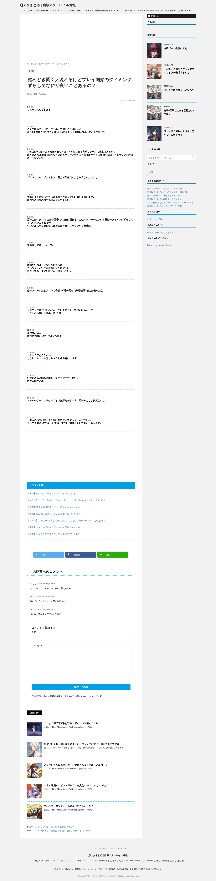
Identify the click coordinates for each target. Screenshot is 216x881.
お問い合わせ (99, 849)
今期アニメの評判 (155, 219)
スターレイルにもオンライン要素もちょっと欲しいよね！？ (76, 764)
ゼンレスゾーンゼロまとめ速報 (161, 232)
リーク (150, 175)
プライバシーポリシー (117, 849)
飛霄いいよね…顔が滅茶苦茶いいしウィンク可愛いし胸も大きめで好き (81, 744)
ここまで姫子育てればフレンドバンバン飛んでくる (71, 723)
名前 (34, 632)
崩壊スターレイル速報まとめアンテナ (164, 195)
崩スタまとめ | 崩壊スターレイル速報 (48, 5)
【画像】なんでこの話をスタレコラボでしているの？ (53, 493)
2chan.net (131, 100)
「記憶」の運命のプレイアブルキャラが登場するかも (179, 71)
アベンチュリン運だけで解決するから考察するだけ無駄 (62, 830)
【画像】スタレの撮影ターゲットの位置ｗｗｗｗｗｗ (53, 507)
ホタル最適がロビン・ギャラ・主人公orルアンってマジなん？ (77, 785)
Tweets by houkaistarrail (159, 245)
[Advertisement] (81, 38)
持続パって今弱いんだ (175, 48)
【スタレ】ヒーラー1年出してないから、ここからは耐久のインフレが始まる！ (66, 500)
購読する (154, 16)
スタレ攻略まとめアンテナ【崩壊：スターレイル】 (170, 202)
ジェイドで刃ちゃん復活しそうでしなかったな (179, 133)
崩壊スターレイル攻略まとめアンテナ (164, 199)
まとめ (150, 172)
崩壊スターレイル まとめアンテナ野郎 (164, 206)
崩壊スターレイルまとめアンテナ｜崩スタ (166, 188)
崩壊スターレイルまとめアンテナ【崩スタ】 (167, 192)
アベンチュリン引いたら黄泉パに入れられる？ (68, 806)
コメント (37, 645)
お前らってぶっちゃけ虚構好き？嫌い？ (55, 827)
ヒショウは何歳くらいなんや (179, 90)
